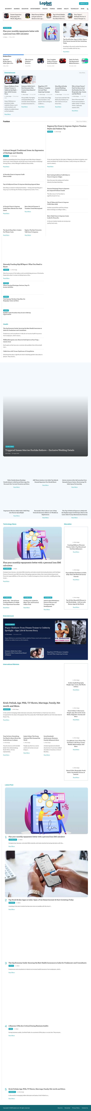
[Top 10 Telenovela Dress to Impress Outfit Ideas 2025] (81, 205)
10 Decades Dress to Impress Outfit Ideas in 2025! (14, 175)
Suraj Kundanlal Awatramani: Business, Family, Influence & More (51, 738)
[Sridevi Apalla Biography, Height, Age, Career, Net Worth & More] (76, 671)
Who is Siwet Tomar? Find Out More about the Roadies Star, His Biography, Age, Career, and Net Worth (79, 90)
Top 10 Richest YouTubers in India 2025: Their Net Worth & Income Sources (76, 574)
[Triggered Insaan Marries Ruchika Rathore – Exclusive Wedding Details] (45, 409)
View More (82, 72)
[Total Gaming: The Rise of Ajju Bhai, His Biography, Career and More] (38, 301)
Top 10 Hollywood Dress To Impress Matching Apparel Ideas (21, 184)
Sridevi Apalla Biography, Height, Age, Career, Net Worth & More (75, 685)
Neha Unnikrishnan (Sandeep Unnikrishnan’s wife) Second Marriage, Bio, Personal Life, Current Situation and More (16, 482)
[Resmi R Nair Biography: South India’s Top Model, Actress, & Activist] (76, 759)
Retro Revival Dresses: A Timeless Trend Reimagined (33, 207)
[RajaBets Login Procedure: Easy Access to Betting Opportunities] (38, 315)
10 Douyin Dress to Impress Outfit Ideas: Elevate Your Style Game (12, 208)
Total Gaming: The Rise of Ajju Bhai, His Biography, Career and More (14, 300)
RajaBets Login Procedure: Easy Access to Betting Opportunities (17, 313)
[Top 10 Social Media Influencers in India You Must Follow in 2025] (48, 15)
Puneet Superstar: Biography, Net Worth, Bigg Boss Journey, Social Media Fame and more (16, 17)
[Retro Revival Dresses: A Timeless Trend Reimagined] (34, 198)
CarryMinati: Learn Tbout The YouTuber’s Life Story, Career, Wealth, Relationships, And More (76, 743)
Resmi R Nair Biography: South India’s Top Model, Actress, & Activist (76, 772)
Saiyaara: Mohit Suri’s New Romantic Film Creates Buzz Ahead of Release (28, 89)
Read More (66, 51)
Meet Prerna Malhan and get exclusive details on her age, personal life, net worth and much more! (38, 17)
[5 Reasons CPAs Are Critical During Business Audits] (46, 1000)
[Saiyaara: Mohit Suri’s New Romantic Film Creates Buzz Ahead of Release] (28, 80)
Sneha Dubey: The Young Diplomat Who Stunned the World (31, 738)
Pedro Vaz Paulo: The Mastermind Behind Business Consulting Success (74, 61)
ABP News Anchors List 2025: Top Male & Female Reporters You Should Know (45, 481)
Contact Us (83, 3)
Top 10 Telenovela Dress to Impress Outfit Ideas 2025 (58, 203)
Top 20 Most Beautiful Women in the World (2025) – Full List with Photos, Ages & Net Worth (76, 602)
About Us (60, 1108)
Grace (5, 37)
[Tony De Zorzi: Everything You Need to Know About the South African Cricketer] (12, 729)
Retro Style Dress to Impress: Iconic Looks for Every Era (58, 217)
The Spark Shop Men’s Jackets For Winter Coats (12, 231)
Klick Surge (8, 96)
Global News (9, 446)
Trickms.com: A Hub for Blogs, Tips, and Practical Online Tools (31, 602)
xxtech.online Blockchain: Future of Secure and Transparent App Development (51, 603)
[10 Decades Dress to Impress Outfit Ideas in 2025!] (37, 175)
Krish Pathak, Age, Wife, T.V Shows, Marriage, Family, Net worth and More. (31, 704)
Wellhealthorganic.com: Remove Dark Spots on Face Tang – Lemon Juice (21, 341)
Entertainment (35, 8)
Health (66, 8)
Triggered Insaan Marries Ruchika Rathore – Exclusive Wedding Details (39, 450)
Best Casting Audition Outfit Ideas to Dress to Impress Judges (58, 176)
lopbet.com (16, 1108)
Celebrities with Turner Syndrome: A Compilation (18, 351)
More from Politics (82, 121)
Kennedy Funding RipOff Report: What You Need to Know (22, 265)
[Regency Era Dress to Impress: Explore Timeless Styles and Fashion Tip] (67, 145)
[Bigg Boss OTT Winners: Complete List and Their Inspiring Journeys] (45, 80)
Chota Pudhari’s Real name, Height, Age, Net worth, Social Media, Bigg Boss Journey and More (76, 713)
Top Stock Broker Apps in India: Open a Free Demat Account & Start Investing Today (75, 41)
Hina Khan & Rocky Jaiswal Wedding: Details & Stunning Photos (61, 89)
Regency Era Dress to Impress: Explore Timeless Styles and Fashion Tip (66, 127)
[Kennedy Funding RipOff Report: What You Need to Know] (23, 250)
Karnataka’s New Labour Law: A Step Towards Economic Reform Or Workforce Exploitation (45, 512)
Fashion (45, 8)
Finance (52, 8)
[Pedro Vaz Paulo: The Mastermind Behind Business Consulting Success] (84, 60)
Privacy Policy (76, 1108)
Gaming (59, 8)
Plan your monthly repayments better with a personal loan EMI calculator (21, 32)
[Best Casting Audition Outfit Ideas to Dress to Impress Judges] (81, 178)
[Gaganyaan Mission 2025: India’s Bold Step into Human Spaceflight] (16, 499)
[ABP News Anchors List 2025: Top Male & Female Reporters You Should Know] (45, 469)
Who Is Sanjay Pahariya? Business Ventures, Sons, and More (29, 61)
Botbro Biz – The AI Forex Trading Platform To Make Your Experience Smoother (11, 602)
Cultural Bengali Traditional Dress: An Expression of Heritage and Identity (23, 151)
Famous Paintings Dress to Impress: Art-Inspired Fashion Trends (58, 189)
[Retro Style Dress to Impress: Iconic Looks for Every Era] (81, 219)
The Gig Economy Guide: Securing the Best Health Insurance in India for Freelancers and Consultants (22, 329)
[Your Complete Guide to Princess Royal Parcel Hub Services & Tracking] (62, 60)
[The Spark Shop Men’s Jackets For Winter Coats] (12, 222)
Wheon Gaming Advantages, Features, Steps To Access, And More (16, 286)
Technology (75, 8)
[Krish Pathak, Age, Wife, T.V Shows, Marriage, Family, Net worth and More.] (32, 683)
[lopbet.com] (45, 3)
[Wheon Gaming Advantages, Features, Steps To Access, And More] (38, 287)
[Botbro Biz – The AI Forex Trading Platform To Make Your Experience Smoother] (12, 590)
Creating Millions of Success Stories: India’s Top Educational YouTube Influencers (76, 547)
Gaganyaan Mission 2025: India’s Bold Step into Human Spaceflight (16, 511)
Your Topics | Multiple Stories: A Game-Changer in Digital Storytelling (80, 17)
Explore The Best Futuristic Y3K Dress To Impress (33, 231)
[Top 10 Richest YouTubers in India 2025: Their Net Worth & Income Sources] (76, 561)
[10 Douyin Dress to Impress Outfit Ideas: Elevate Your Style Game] (12, 198)
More (82, 8)
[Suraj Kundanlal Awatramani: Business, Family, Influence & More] (53, 729)
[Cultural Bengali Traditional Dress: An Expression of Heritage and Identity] (23, 136)
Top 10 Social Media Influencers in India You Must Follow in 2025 (59, 17)
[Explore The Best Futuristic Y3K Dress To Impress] (34, 222)
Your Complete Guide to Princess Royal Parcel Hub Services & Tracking (52, 61)
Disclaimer (67, 1108)
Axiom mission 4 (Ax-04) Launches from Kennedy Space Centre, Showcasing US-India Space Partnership (74, 482)
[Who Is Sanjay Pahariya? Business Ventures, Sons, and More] (40, 60)
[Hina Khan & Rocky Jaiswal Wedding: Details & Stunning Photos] (62, 80)
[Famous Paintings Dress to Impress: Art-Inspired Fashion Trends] (81, 192)
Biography (8, 8)
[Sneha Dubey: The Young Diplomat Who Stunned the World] (32, 729)
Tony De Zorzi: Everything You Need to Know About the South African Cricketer (12, 738)
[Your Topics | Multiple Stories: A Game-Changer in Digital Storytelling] (70, 15)
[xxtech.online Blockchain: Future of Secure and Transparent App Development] (53, 590)
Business (17, 8)
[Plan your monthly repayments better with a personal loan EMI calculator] (51, 32)
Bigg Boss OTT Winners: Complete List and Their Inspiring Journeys (44, 89)
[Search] (87, 9)
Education (25, 8)
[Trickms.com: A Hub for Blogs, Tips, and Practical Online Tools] (32, 590)
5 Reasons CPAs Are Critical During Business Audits (28, 1026)
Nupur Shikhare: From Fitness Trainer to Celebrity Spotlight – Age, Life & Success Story (11, 90)
